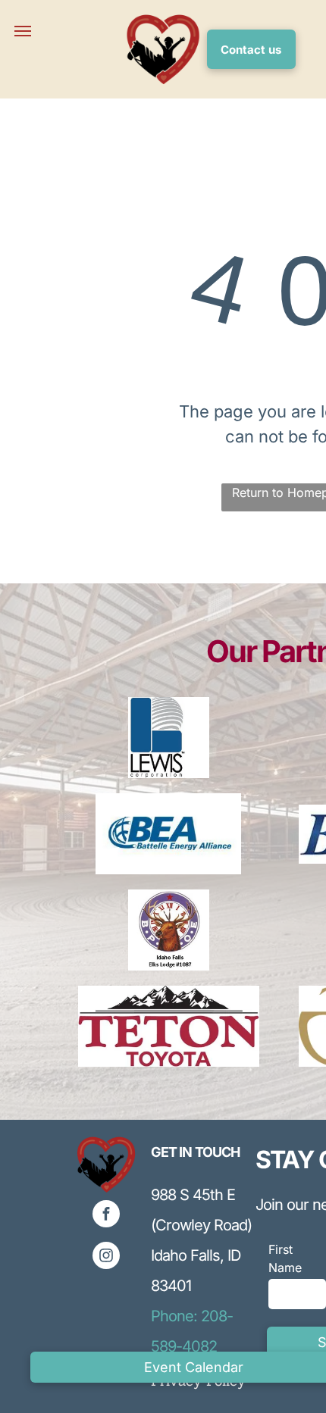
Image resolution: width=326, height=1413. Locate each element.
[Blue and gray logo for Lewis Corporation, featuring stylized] (168, 737)
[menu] (23, 31)
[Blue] (168, 833)
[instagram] (106, 1257)
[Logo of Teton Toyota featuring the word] (168, 1026)
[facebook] (106, 1215)
